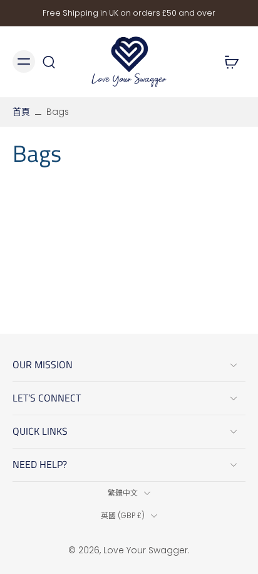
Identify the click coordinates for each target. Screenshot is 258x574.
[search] (49, 61)
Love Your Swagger (145, 550)
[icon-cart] (231, 61)
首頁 (21, 111)
